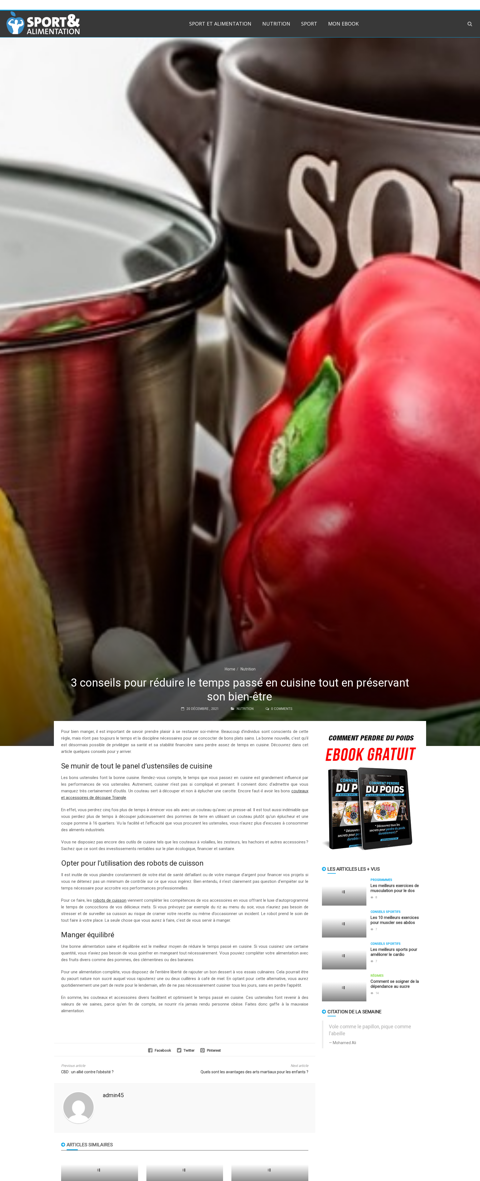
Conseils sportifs (386, 912)
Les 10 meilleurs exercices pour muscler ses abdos (395, 920)
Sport (309, 23)
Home (230, 669)
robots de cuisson (109, 900)
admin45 (113, 1095)
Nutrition (276, 23)
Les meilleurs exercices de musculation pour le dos (395, 888)
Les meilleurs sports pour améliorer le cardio (394, 952)
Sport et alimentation (220, 23)
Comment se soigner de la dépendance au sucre (395, 984)
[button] (470, 24)
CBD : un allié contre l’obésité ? (87, 1072)
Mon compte (394, 4)
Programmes (381, 880)
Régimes (377, 976)
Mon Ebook (343, 23)
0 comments (281, 709)
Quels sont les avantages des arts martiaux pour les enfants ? (254, 1072)
